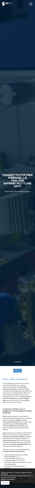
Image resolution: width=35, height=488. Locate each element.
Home (5, 379)
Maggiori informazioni (8, 479)
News (12, 379)
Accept (5, 483)
